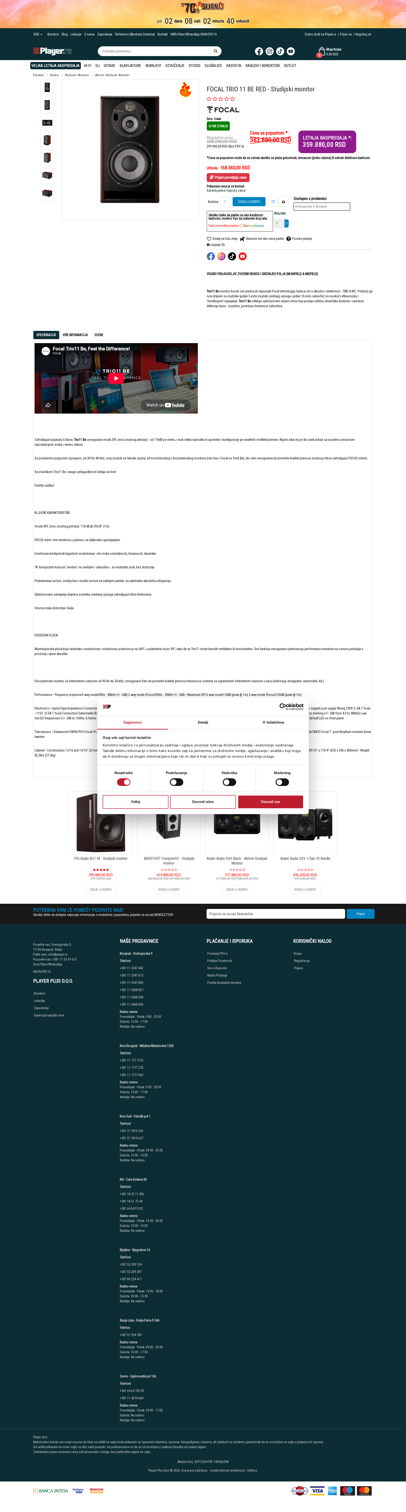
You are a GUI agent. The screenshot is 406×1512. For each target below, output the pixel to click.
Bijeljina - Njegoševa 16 (135, 1250)
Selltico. (252, 1470)
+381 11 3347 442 (131, 968)
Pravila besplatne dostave (224, 983)
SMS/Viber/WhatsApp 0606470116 (194, 34)
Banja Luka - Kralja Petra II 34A (140, 1320)
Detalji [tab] (203, 722)
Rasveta (233, 65)
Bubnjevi (153, 65)
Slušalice (213, 65)
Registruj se (363, 34)
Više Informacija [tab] (75, 335)
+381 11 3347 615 (131, 975)
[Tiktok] (280, 51)
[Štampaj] (283, 202)
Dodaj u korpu (249, 202)
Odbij (135, 802)
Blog (65, 34)
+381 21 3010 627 (131, 1138)
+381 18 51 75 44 (131, 1201)
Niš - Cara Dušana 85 (133, 1179)
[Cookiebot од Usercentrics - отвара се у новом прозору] (283, 706)
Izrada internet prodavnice (227, 1470)
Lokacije (76, 34)
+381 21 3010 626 (131, 1131)
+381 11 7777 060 (132, 1075)
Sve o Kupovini (217, 968)
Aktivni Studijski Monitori (112, 75)
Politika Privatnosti (219, 961)
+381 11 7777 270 (132, 1068)
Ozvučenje (174, 65)
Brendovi (53, 34)
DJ (97, 65)
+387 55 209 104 (131, 1264)
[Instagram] (269, 51)
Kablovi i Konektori (263, 65)
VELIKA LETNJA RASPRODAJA (55, 65)
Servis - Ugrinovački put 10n (138, 1376)
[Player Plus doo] (52, 51)
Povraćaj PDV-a (217, 953)
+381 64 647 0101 (131, 1208)
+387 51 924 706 (131, 1335)
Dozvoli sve (270, 802)
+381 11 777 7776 (132, 1060)
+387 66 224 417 (131, 1279)
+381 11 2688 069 (131, 1004)
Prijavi (361, 914)
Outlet (290, 65)
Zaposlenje (104, 34)
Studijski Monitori (77, 75)
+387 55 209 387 (131, 1272)
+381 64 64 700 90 (132, 1391)
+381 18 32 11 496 (132, 1194)
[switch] (176, 782)
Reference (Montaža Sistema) (135, 34)
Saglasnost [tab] (132, 722)
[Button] (216, 51)
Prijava (298, 968)
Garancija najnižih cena (49, 1015)
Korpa (298, 953)
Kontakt (163, 34)
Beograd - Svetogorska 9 (136, 953)
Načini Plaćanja (217, 975)
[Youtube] (290, 51)
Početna (38, 75)
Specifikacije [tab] (46, 335)
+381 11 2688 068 (131, 997)
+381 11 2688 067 (131, 990)
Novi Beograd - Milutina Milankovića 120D (147, 1046)
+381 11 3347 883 (131, 983)
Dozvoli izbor (203, 802)
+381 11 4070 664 (131, 1398)
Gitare (109, 65)
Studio (194, 65)
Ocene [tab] (98, 335)
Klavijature (130, 65)
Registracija (302, 961)
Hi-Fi (87, 65)
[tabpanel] (203, 557)
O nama (89, 34)
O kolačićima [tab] (273, 722)
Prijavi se (346, 34)
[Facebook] (259, 51)
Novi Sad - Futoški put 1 (135, 1116)
